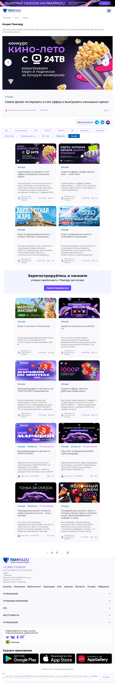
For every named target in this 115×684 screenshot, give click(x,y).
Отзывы (91, 586)
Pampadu (7, 18)
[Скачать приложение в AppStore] (57, 659)
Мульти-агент (34, 586)
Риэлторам (19, 586)
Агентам (7, 586)
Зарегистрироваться (57, 288)
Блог (17, 18)
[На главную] (54, 11)
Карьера (68, 586)
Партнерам (49, 586)
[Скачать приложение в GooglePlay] (21, 659)
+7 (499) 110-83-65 (14, 567)
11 (68, 552)
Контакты (80, 586)
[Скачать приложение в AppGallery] (94, 659)
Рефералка (103, 586)
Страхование (10, 594)
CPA (5, 608)
